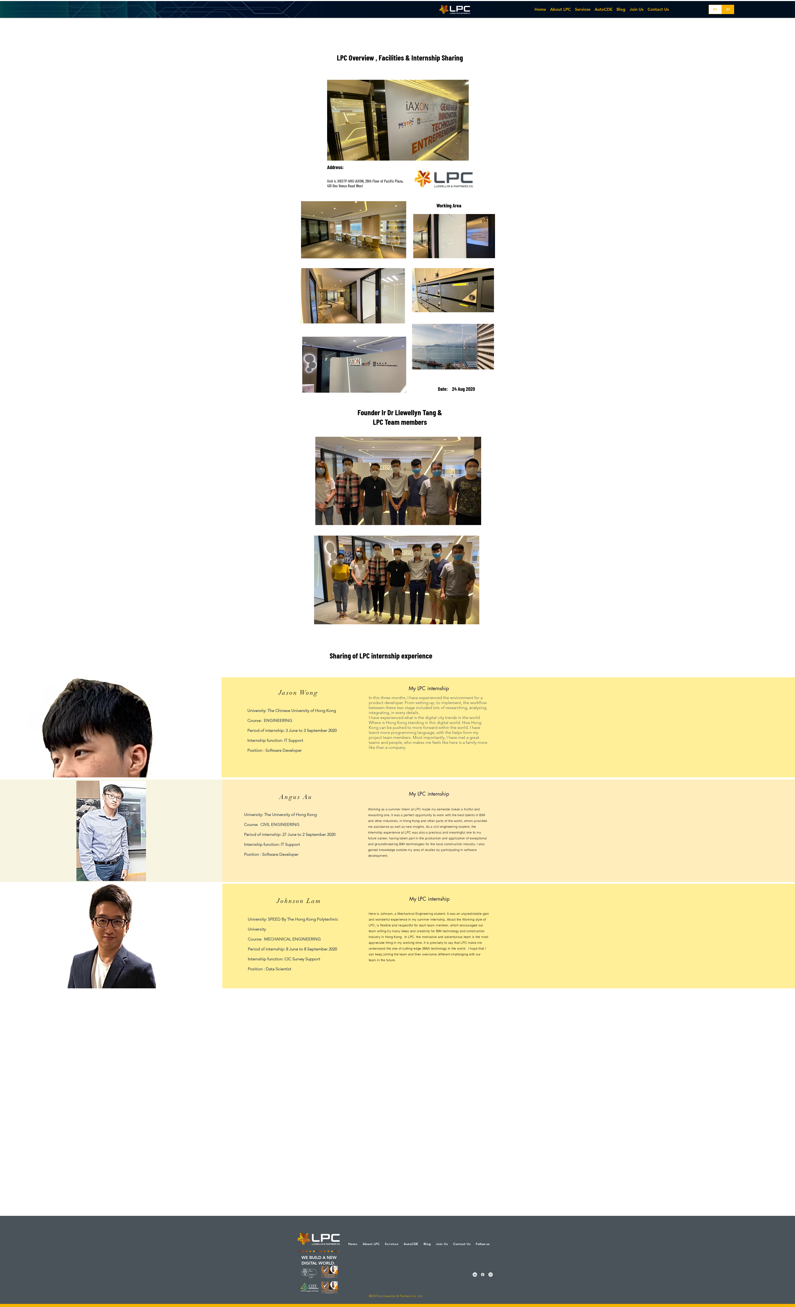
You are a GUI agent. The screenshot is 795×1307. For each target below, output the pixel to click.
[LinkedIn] (475, 1274)
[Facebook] (483, 1274)
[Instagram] (490, 1274)
